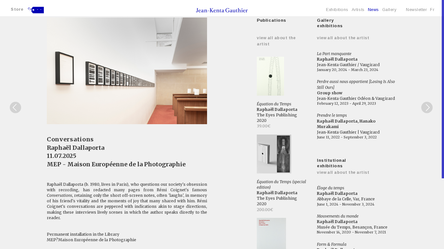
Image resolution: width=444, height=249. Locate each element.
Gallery (389, 9)
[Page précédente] (15, 107)
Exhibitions (337, 9)
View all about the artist (343, 38)
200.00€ (265, 209)
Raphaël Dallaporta (75, 147)
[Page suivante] (427, 107)
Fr (432, 9)
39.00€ (263, 126)
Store (17, 9)
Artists (358, 9)
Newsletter (416, 9)
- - (39, 9)
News (373, 9)
